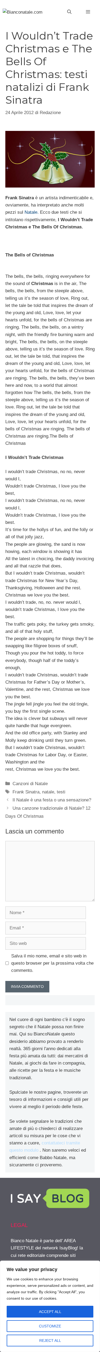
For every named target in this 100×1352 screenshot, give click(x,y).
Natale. (32, 212)
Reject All (50, 1340)
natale (48, 791)
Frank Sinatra (26, 791)
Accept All (50, 1312)
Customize (50, 1326)
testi (61, 791)
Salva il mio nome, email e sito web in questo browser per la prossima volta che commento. (52, 963)
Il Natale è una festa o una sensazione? (52, 799)
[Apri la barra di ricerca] (69, 12)
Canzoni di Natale (30, 783)
